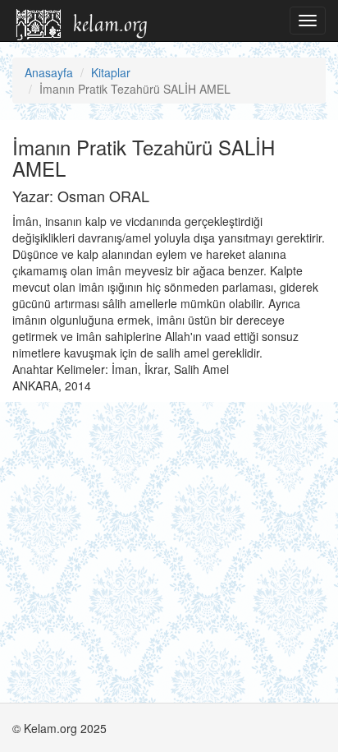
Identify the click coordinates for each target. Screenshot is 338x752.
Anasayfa (49, 72)
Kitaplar (110, 72)
